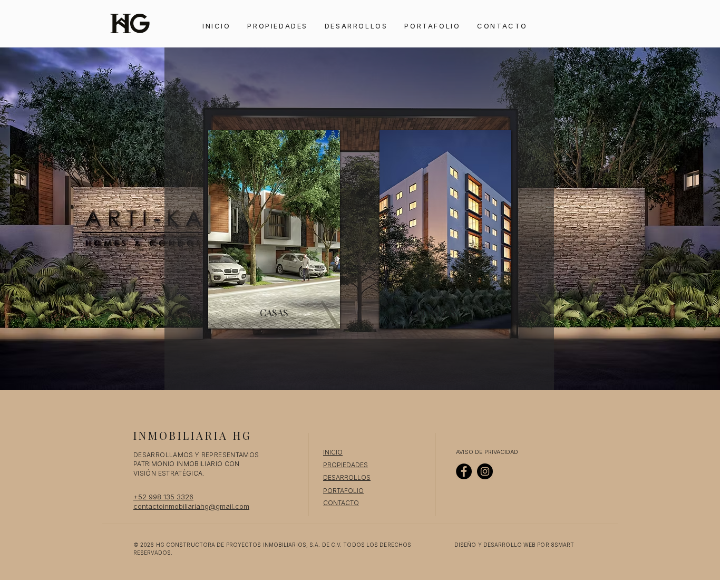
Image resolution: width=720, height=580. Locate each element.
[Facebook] (464, 471)
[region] (274, 231)
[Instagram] (485, 471)
